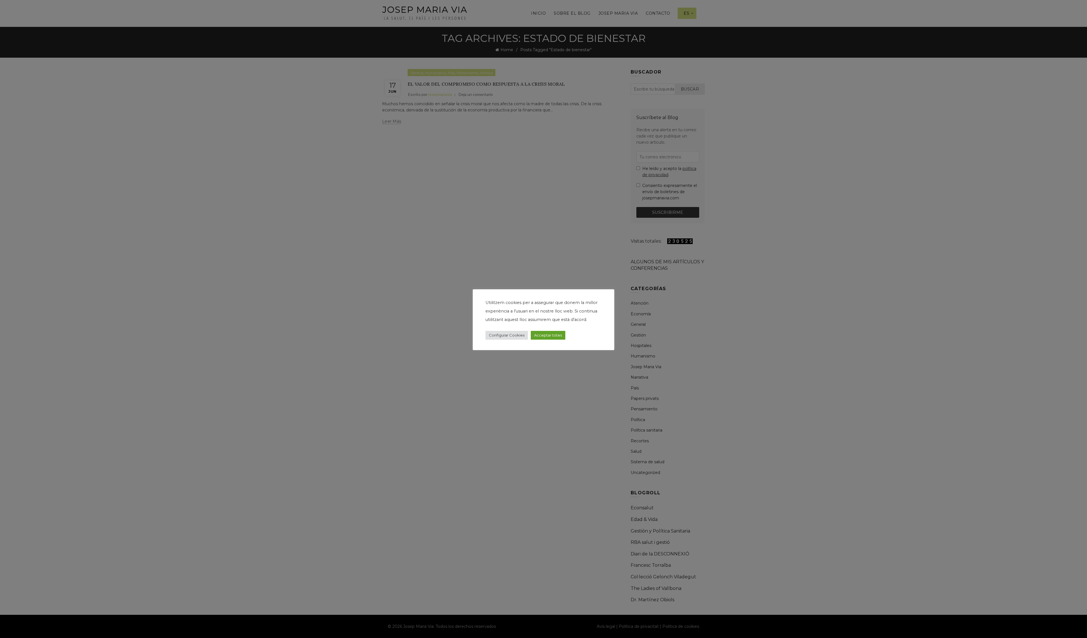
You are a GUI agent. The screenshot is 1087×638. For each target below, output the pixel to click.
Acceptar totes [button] (548, 335)
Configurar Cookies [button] (507, 335)
